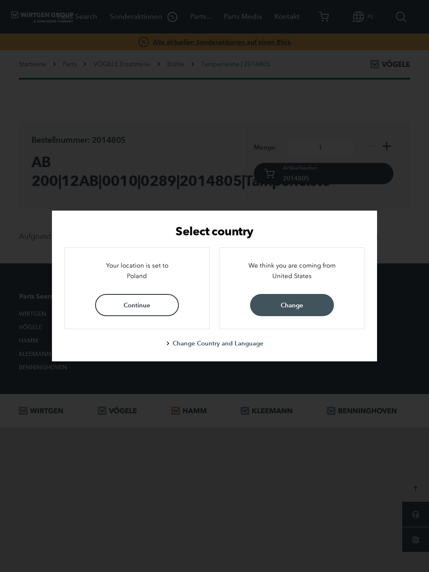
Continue (137, 305)
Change (292, 305)
